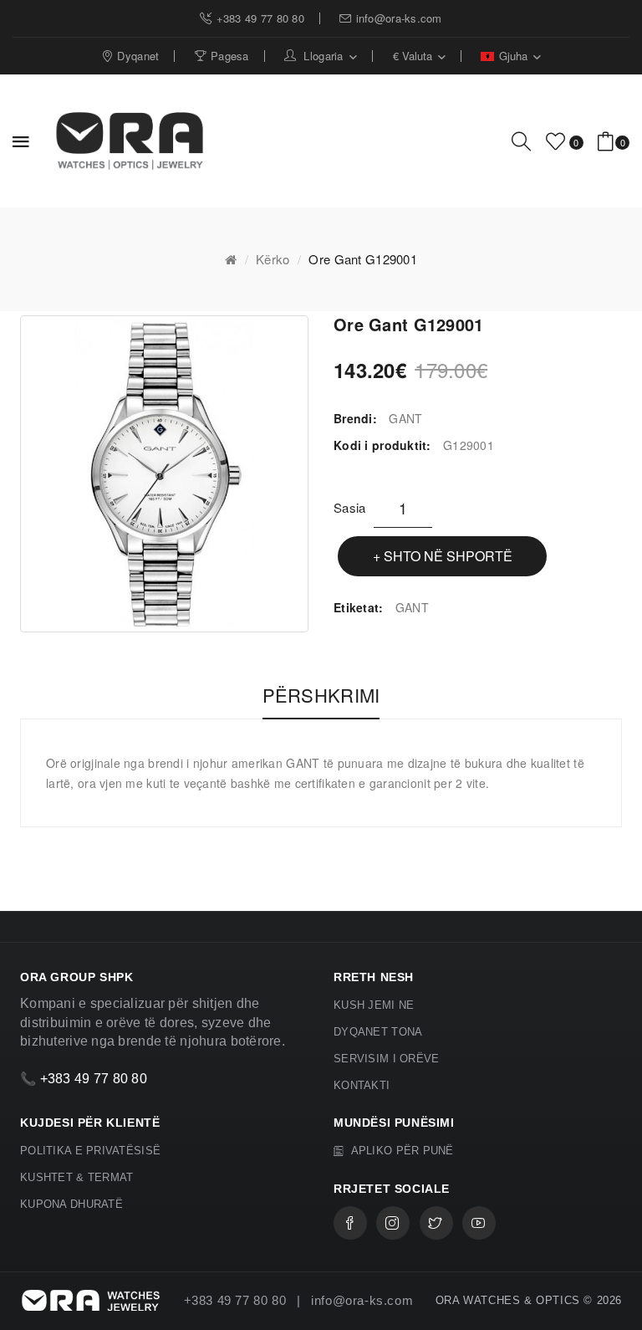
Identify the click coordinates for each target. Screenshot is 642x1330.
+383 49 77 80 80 (93, 1079)
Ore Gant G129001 (362, 259)
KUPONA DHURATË (71, 1204)
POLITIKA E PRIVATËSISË (90, 1150)
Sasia (349, 507)
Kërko (272, 259)
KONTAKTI (362, 1085)
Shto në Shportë (448, 555)
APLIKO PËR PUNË (400, 1150)
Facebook (350, 1223)
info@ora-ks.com (362, 1300)
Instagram (393, 1223)
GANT (405, 418)
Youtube (479, 1223)
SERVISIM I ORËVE (386, 1058)
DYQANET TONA (378, 1032)
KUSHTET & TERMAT (76, 1177)
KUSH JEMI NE (374, 1005)
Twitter (436, 1223)
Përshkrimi (321, 695)
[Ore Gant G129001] (164, 473)
